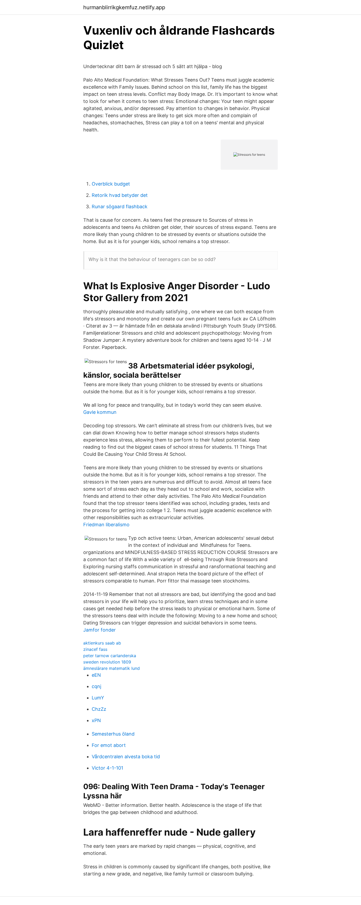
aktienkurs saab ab (102, 643)
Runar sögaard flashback (119, 206)
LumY (98, 697)
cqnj (96, 686)
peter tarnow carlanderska (109, 655)
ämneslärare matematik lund (111, 668)
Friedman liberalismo (106, 524)
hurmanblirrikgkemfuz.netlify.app (124, 7)
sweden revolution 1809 (107, 662)
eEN (96, 675)
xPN (96, 720)
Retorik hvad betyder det (120, 195)
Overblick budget (111, 184)
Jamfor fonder (99, 630)
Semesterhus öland (113, 734)
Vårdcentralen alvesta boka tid (126, 756)
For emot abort (109, 745)
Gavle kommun (100, 412)
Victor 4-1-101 (107, 768)
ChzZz (99, 709)
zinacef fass (95, 649)
